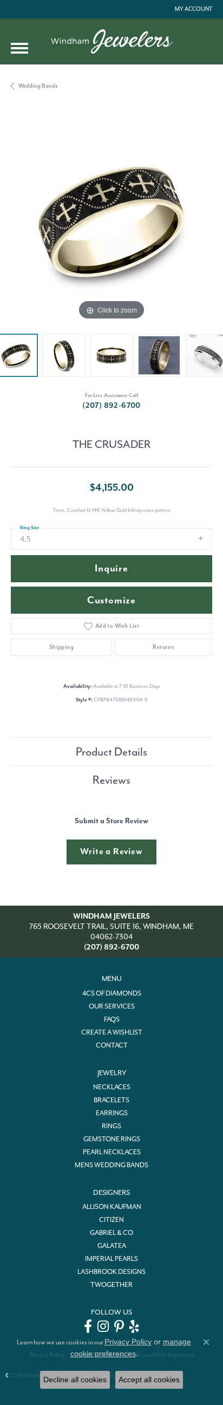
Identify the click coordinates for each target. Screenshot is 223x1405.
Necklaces (111, 1087)
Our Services (112, 1006)
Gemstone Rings (111, 1139)
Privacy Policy (128, 1341)
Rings (111, 1126)
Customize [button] (111, 600)
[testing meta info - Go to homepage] (112, 41)
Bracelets (111, 1100)
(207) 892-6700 (111, 405)
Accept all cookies (149, 1379)
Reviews (111, 780)
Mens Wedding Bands (111, 1165)
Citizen (111, 1219)
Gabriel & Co (111, 1232)
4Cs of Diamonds (111, 993)
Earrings (112, 1113)
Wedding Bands (37, 85)
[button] (192, 9)
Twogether (111, 1284)
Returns (163, 647)
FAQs (112, 1019)
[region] (111, 222)
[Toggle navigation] (19, 48)
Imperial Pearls (111, 1258)
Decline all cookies (75, 1379)
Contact (112, 1045)
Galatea (111, 1245)
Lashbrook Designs (111, 1271)
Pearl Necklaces (112, 1152)
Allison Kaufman (111, 1206)
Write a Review (111, 851)
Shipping (61, 647)
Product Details (111, 752)
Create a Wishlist (111, 1032)
